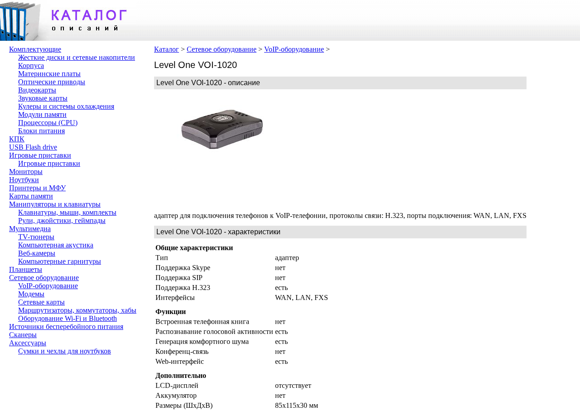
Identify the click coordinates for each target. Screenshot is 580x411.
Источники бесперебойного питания (66, 326)
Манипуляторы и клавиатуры (55, 204)
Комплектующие (35, 49)
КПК (16, 139)
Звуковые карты (43, 98)
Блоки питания (41, 131)
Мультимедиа (30, 228)
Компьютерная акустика (55, 245)
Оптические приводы (51, 82)
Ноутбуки (24, 180)
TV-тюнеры (36, 237)
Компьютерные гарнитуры (59, 261)
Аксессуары (27, 343)
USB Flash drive (33, 147)
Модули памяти (42, 114)
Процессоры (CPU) (47, 122)
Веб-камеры (36, 253)
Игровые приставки (40, 155)
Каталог (166, 49)
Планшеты (25, 269)
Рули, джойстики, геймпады (62, 220)
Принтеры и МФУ (37, 188)
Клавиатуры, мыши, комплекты (67, 212)
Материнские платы (49, 73)
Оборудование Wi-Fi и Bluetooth (67, 318)
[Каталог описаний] (68, 38)
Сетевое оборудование (44, 277)
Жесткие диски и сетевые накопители (76, 57)
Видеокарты (37, 90)
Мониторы (26, 171)
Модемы (31, 294)
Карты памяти (31, 196)
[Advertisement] (358, 150)
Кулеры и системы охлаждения (66, 106)
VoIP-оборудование (48, 286)
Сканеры (23, 334)
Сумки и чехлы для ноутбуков (64, 351)
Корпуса (31, 65)
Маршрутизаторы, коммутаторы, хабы (77, 310)
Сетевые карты (41, 302)
